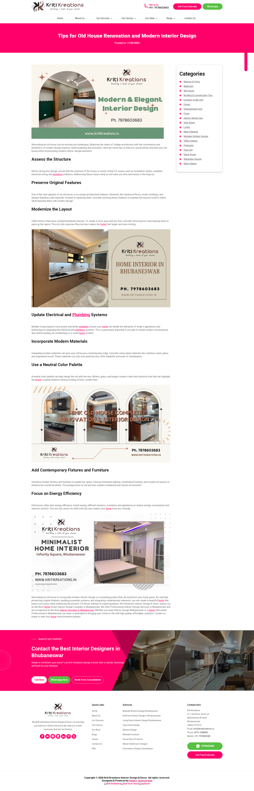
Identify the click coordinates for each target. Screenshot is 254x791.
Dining (187, 104)
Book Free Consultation (88, 679)
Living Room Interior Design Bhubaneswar (142, 720)
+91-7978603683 (159, 7)
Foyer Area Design (131, 725)
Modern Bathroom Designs (135, 744)
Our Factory (127, 18)
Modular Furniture (131, 734)
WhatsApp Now (59, 679)
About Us (80, 18)
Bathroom (188, 86)
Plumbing (81, 314)
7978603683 (207, 746)
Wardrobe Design (193, 159)
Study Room (190, 154)
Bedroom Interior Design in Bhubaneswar (142, 715)
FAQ (94, 748)
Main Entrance (191, 131)
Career (95, 739)
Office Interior (191, 140)
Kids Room (189, 122)
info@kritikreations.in (203, 729)
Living (187, 127)
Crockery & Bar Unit (193, 100)
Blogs (170, 18)
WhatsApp (212, 6)
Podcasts (189, 145)
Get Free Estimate (187, 6)
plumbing (57, 174)
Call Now (39, 679)
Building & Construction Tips (198, 95)
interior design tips (193, 118)
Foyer (186, 113)
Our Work (150, 18)
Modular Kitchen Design (196, 136)
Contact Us (190, 18)
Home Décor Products (133, 739)
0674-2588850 (201, 732)
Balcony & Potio (192, 81)
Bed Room (189, 90)
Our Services (103, 18)
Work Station (190, 163)
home (103, 224)
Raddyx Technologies (140, 780)
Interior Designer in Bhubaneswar (77, 610)
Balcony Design (130, 730)
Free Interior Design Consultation (138, 748)
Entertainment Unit (193, 109)
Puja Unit (188, 150)
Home (60, 18)
